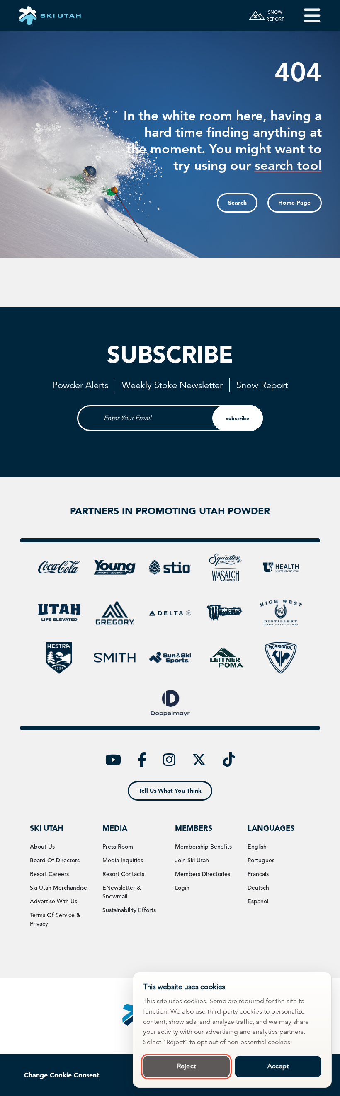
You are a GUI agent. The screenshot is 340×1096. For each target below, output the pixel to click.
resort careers (49, 874)
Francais (258, 874)
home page (294, 202)
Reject (186, 1066)
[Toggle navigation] (306, 15)
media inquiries (122, 860)
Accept (278, 1066)
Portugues (261, 860)
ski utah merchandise (58, 887)
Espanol (258, 901)
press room (117, 846)
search (237, 202)
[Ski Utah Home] (50, 15)
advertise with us (53, 901)
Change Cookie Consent (62, 1075)
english (257, 846)
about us (42, 846)
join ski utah (192, 860)
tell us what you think (170, 790)
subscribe (237, 418)
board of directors (55, 860)
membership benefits (203, 846)
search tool (288, 165)
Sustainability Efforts (129, 910)
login (182, 887)
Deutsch (258, 887)
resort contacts (123, 874)
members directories (202, 874)
